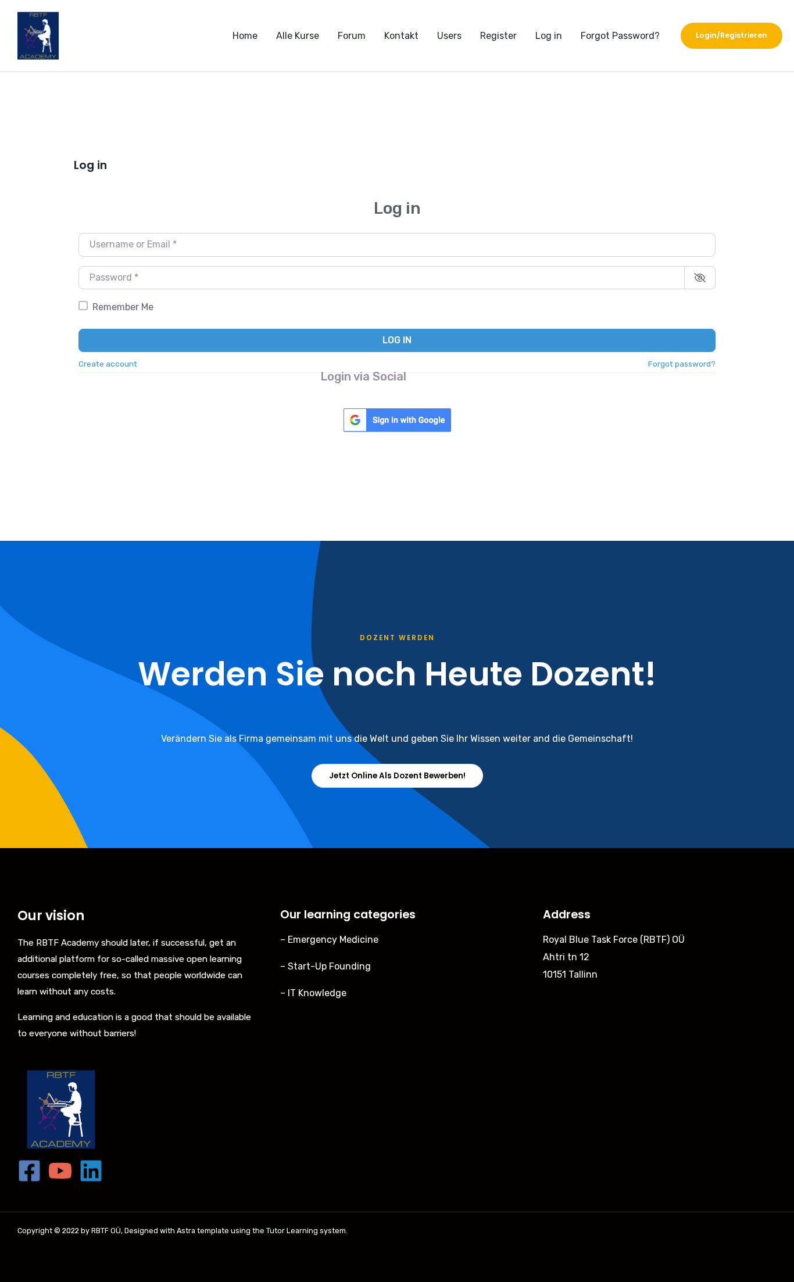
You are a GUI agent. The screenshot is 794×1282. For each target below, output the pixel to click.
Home (245, 35)
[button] (731, 35)
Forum (352, 35)
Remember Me (122, 307)
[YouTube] (60, 1171)
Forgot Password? (620, 35)
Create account (107, 363)
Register (498, 35)
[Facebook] (29, 1171)
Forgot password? (682, 363)
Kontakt (401, 35)
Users (449, 35)
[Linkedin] (91, 1171)
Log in (548, 35)
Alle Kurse (297, 35)
